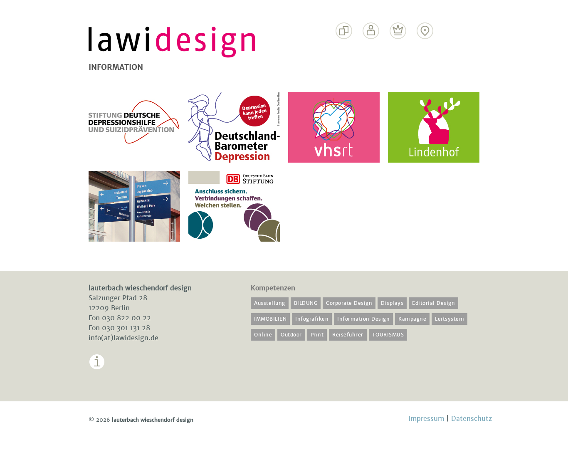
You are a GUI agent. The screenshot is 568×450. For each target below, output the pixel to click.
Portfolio (344, 46)
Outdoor (291, 334)
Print (317, 334)
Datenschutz (471, 418)
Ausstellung (269, 303)
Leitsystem (449, 319)
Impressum (107, 376)
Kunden (398, 46)
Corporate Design (349, 303)
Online (263, 334)
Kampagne (412, 319)
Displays (392, 303)
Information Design (363, 319)
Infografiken (311, 319)
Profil (371, 46)
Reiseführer (347, 334)
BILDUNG (306, 303)
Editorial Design (433, 303)
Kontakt (425, 46)
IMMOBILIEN (270, 319)
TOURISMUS (388, 334)
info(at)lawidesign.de (123, 338)
